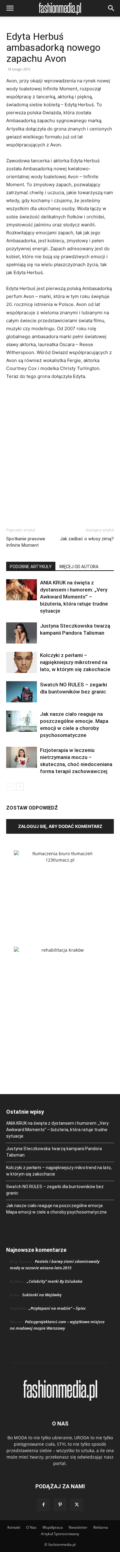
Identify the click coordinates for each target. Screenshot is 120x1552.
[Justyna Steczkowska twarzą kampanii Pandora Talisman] (21, 633)
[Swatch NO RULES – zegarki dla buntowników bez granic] (21, 691)
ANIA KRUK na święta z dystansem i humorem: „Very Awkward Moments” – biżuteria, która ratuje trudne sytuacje (74, 597)
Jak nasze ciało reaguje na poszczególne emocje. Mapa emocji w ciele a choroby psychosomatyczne (56, 1208)
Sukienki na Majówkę (42, 1294)
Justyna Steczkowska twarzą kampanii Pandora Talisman (54, 1151)
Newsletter (78, 1527)
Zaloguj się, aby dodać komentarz (60, 826)
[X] (76, 1505)
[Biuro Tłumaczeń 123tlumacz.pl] (60, 888)
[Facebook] (43, 1505)
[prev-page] (10, 787)
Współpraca (52, 1527)
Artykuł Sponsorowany (60, 1533)
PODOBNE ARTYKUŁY (31, 566)
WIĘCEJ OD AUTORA (78, 566)
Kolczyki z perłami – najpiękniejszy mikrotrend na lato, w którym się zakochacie (75, 662)
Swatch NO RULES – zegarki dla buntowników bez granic (55, 1189)
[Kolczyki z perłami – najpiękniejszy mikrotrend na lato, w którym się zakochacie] (21, 662)
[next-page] (20, 787)
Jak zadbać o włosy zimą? (87, 539)
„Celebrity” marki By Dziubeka (54, 1281)
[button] (10, 8)
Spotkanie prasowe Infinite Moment (25, 542)
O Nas (31, 1527)
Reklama (100, 1527)
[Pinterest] (60, 1505)
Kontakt (13, 1527)
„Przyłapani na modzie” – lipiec (57, 1308)
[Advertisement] (60, 448)
